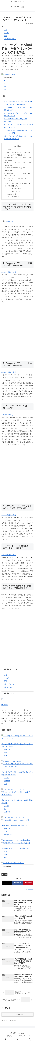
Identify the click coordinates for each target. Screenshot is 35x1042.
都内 (5, 857)
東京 (5, 851)
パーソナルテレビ (10, 39)
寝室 (5, 36)
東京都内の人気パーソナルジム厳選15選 (15, 848)
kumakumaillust (25, 840)
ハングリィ (20, 789)
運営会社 (9, 1036)
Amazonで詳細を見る (8, 272)
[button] (31, 548)
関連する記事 (12, 194)
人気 (5, 30)
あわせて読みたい (13, 197)
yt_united (12, 74)
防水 (5, 755)
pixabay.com (10, 221)
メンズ (6, 778)
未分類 (5, 874)
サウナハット (8, 835)
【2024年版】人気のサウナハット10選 (14, 825)
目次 (15, 146)
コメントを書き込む (17, 1014)
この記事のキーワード (14, 188)
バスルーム (8, 687)
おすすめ (7, 749)
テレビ (6, 33)
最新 (5, 752)
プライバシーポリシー (25, 1036)
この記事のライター (14, 191)
